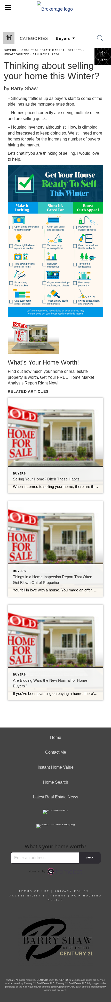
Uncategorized (16, 54)
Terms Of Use (34, 891)
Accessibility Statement (38, 895)
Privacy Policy (72, 891)
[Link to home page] (55, 8)
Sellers (75, 50)
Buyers (10, 50)
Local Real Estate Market (42, 50)
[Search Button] (100, 38)
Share (103, 60)
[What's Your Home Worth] (55, 337)
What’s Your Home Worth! (43, 362)
